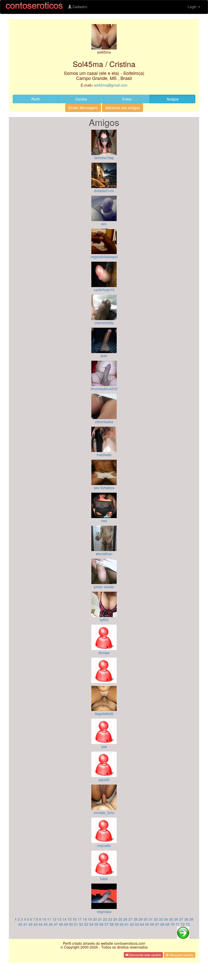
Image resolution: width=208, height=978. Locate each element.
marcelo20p (104, 322)
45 (46, 924)
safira (104, 619)
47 (56, 924)
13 (59, 919)
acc (104, 223)
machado (104, 454)
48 (61, 924)
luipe (104, 878)
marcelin (104, 845)
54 (91, 924)
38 (186, 919)
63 (137, 924)
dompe (104, 652)
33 (161, 919)
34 (166, 919)
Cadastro (79, 6)
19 (90, 919)
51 (76, 924)
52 (81, 924)
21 (100, 919)
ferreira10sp (104, 157)
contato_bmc (104, 812)
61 (127, 924)
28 (135, 919)
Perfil (35, 99)
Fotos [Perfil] (126, 99)
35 (171, 919)
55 (96, 924)
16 (75, 919)
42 (30, 924)
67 (157, 924)
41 (25, 924)
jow (104, 746)
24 (115, 919)
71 (178, 924)
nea (104, 520)
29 (140, 919)
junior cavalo (104, 586)
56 (101, 924)
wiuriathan (104, 553)
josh (104, 355)
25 (120, 919)
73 (188, 924)
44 (41, 924)
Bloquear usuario (181, 955)
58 (112, 924)
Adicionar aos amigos (122, 107)
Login (193, 6)
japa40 (104, 779)
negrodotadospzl (104, 256)
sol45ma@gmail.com (111, 85)
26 (125, 919)
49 (66, 924)
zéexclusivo (104, 421)
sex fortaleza (104, 487)
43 (35, 924)
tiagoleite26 (104, 713)
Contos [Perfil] (81, 99)
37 (181, 919)
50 (71, 924)
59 (117, 924)
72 (183, 924)
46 (51, 924)
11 (49, 919)
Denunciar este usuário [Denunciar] (144, 955)
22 (105, 919)
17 (80, 919)
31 (151, 919)
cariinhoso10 (104, 289)
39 (191, 919)
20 (95, 919)
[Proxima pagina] (183, 932)
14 (64, 919)
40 (20, 924)
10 (44, 919)
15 (69, 919)
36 (176, 919)
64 (142, 924)
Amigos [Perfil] (173, 99)
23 (110, 919)
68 (162, 924)
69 (167, 924)
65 (147, 924)
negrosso (104, 911)
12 (54, 919)
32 (156, 919)
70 (172, 924)
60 (122, 924)
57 (107, 924)
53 (86, 924)
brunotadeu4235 (104, 388)
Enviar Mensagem (83, 107)
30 (146, 919)
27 (130, 919)
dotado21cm (104, 190)
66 (152, 924)
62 (132, 924)
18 (85, 919)
